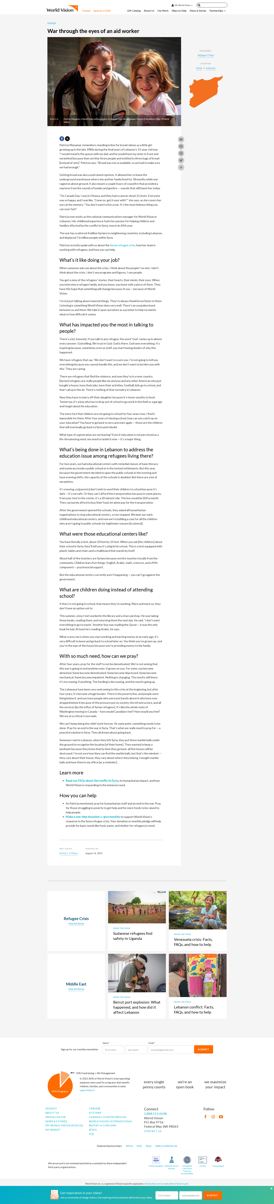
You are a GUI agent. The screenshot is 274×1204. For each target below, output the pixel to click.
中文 (91, 1133)
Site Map (95, 1112)
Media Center (55, 1116)
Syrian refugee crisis (122, 245)
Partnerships (216, 10)
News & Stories (198, 10)
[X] (67, 138)
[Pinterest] (181, 153)
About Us (149, 10)
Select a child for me (166, 1145)
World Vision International (110, 1121)
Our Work (163, 10)
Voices (51, 23)
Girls (139, 1145)
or (93, 816)
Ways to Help (179, 10)
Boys (148, 1145)
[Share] (181, 167)
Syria (199, 68)
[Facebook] (181, 146)
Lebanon (210, 68)
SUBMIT (212, 1195)
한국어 (93, 1129)
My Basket (53, 1129)
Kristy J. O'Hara (68, 853)
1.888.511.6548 (155, 1113)
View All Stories (76, 923)
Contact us (153, 1131)
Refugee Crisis (206, 55)
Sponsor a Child (102, 10)
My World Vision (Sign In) (64, 1125)
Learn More (86, 1090)
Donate (86, 10)
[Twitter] (181, 160)
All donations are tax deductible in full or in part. (166, 1183)
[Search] (199, 6)
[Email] (181, 139)
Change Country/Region (107, 1116)
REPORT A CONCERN (102, 1125)
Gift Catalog (134, 10)
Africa (129, 1145)
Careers (95, 1108)
